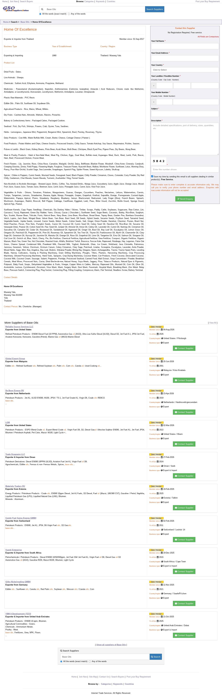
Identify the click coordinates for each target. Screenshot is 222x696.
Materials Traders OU (15, 486)
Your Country (156, 65)
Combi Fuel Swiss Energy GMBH (20, 518)
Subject (154, 109)
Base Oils (25, 22)
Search (156, 657)
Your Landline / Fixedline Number (165, 76)
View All (212, 323)
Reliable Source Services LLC (19, 327)
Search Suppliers (154, 9)
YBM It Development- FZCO (18, 614)
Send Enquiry (186, 199)
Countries (111, 1)
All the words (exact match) (54, 14)
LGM (7, 422)
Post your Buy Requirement (208, 1)
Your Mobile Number (160, 92)
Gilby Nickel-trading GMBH (18, 582)
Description (156, 121)
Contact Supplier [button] (185, 348)
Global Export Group (15, 358)
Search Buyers (26, 1)
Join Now (14, 1)
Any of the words (78, 14)
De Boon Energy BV (14, 390)
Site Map (93, 677)
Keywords (100, 1)
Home (6, 22)
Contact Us (104, 677)
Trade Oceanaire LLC (15, 454)
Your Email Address (159, 53)
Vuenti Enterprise (13, 550)
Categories (89, 1)
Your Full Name (157, 41)
